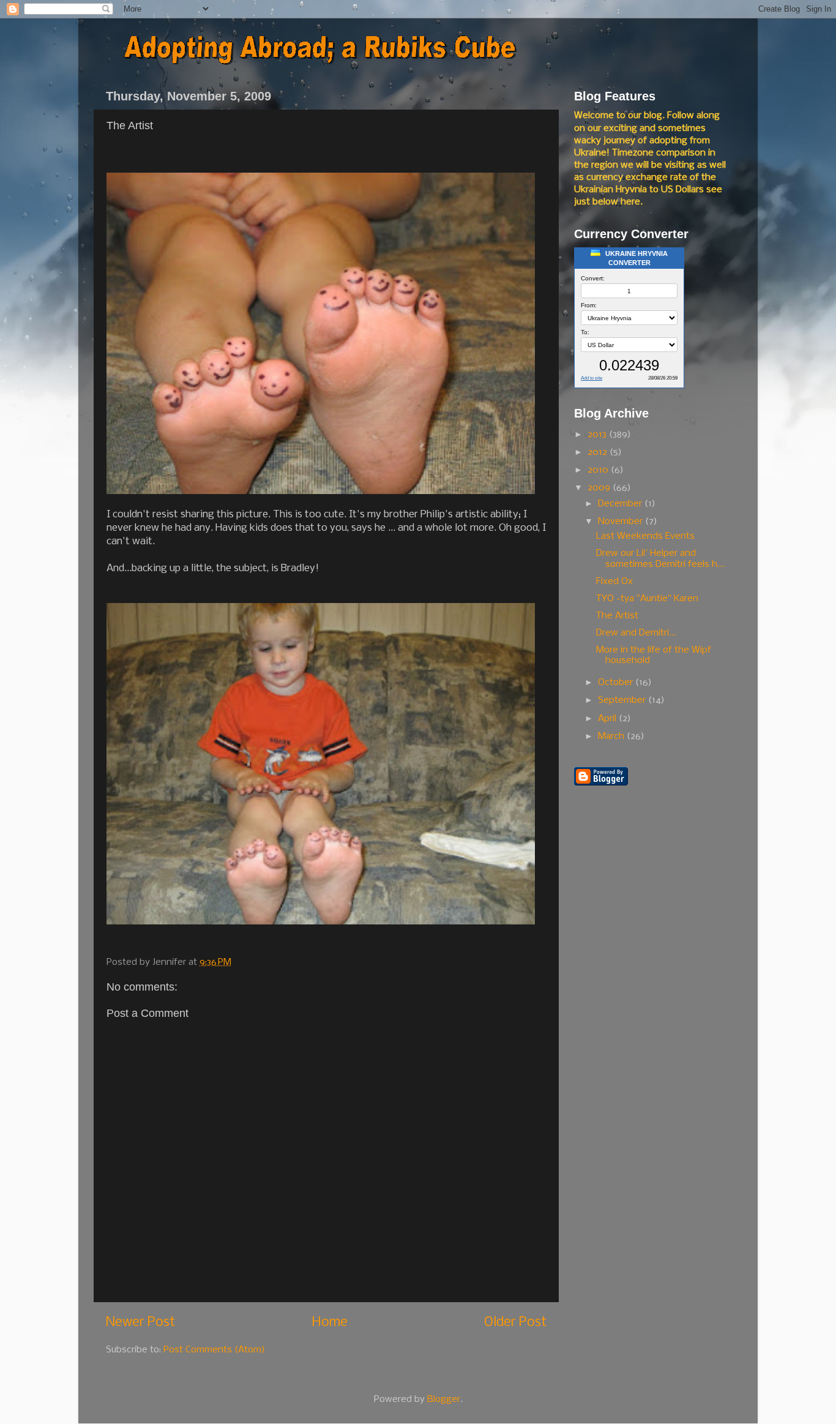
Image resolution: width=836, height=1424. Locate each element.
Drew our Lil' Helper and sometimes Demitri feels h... (660, 559)
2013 (598, 435)
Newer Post (140, 1323)
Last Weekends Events (645, 536)
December (621, 504)
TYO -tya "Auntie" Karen (647, 599)
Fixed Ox (614, 581)
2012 (599, 452)
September (623, 700)
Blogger (443, 1399)
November (621, 522)
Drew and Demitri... (636, 633)
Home (330, 1323)
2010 (599, 470)
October (616, 683)
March (612, 736)
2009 (600, 488)
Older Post (515, 1323)
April (608, 719)
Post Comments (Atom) (214, 1350)
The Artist (617, 616)
